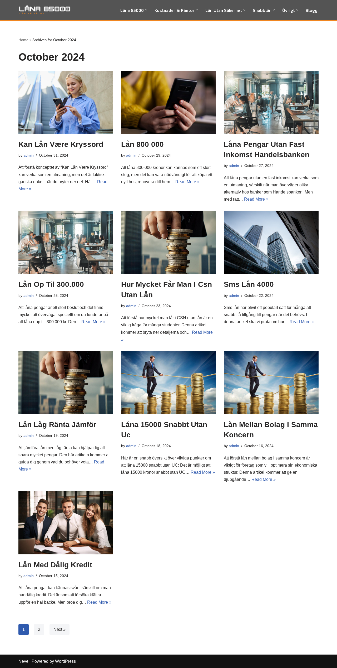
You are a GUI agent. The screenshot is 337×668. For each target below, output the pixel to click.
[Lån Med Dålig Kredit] (65, 522)
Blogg (312, 10)
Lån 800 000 (142, 144)
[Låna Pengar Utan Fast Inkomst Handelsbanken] (271, 102)
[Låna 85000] (44, 10)
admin (28, 155)
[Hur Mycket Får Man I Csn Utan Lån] (168, 242)
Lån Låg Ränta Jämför (57, 424)
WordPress (65, 661)
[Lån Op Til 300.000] (65, 242)
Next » (59, 629)
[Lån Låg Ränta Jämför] (65, 382)
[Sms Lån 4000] (271, 242)
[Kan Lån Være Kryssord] (65, 102)
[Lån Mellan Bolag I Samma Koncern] (271, 382)
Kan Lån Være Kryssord (60, 144)
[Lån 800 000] (168, 102)
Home (23, 40)
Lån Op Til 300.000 (51, 284)
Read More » (187, 182)
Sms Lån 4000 (249, 284)
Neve (23, 661)
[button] (146, 10)
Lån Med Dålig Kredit (55, 565)
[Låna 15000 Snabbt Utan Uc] (168, 382)
